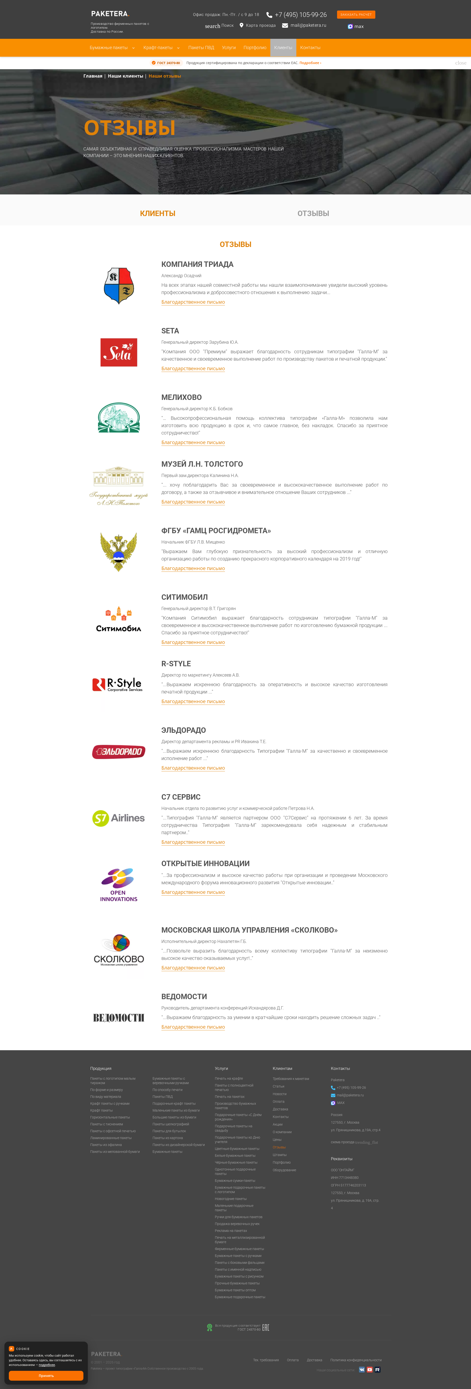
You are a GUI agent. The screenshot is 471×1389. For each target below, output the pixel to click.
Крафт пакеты (101, 1110)
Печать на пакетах (230, 1097)
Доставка (280, 1109)
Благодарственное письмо (193, 302)
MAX (341, 1103)
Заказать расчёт (356, 14)
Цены (277, 1140)
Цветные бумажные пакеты (237, 1149)
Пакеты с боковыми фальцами (239, 1263)
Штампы (280, 1155)
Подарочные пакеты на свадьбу (233, 1128)
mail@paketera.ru (350, 1095)
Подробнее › (310, 62)
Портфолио (255, 47)
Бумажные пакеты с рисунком (239, 1276)
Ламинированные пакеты (111, 1138)
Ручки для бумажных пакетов (238, 1217)
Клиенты (283, 47)
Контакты (310, 47)
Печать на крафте (229, 1078)
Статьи (278, 1086)
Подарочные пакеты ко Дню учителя (237, 1139)
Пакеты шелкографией (171, 1124)
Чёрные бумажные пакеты (236, 1162)
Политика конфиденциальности (356, 1360)
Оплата (279, 1101)
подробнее (47, 1365)
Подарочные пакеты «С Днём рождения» (238, 1117)
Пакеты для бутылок (169, 1131)
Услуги (229, 47)
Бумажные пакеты (109, 47)
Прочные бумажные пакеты (237, 1283)
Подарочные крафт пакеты (174, 1103)
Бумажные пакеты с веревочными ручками (171, 1080)
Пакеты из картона (168, 1138)
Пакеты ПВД (201, 47)
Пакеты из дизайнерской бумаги (179, 1145)
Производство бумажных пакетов (235, 1106)
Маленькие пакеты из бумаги (176, 1110)
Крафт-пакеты (159, 47)
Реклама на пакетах (231, 1231)
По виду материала (105, 1097)
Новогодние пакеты (231, 1199)
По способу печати (168, 1090)
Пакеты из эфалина (106, 1145)
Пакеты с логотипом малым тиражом (112, 1080)
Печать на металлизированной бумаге (240, 1240)
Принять (46, 1375)
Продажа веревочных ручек (237, 1224)
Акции (278, 1124)
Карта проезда (261, 25)
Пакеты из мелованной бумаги (115, 1152)
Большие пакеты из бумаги (174, 1117)
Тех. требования (266, 1360)
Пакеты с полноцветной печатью (234, 1087)
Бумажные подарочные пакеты (240, 1297)
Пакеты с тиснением (106, 1124)
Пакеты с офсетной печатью (113, 1131)
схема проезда (354, 1142)
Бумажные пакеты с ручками (238, 1256)
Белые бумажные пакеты (235, 1156)
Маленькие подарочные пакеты (234, 1208)
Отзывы (313, 213)
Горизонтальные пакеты (110, 1117)
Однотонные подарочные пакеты (235, 1171)
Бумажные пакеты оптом (235, 1290)
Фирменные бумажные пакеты (239, 1249)
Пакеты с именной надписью (238, 1269)
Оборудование (284, 1170)
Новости (280, 1094)
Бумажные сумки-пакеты (235, 1181)
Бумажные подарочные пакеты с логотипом (240, 1189)
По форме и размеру (106, 1090)
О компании (282, 1132)
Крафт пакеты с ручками (110, 1103)
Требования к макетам (291, 1079)
